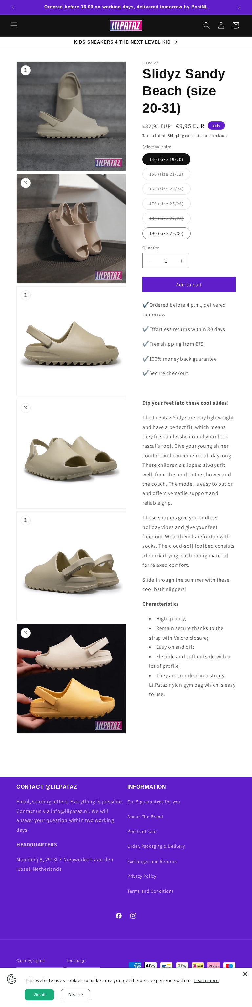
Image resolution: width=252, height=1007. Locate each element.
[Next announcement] (239, 7)
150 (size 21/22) (169, 175)
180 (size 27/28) (170, 219)
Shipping (176, 135)
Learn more (206, 980)
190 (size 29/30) (166, 233)
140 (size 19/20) (166, 159)
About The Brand (145, 816)
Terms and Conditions (150, 891)
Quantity (150, 248)
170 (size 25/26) (170, 205)
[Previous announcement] (13, 7)
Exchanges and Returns (152, 861)
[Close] (245, 974)
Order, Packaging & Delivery (156, 846)
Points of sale (141, 831)
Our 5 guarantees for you (153, 802)
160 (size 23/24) (170, 190)
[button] (14, 25)
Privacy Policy (141, 876)
